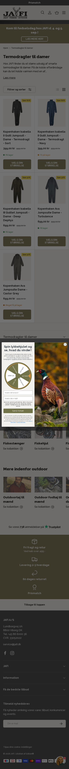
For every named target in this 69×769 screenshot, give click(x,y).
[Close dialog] (65, 344)
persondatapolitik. (21, 422)
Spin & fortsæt (18, 411)
